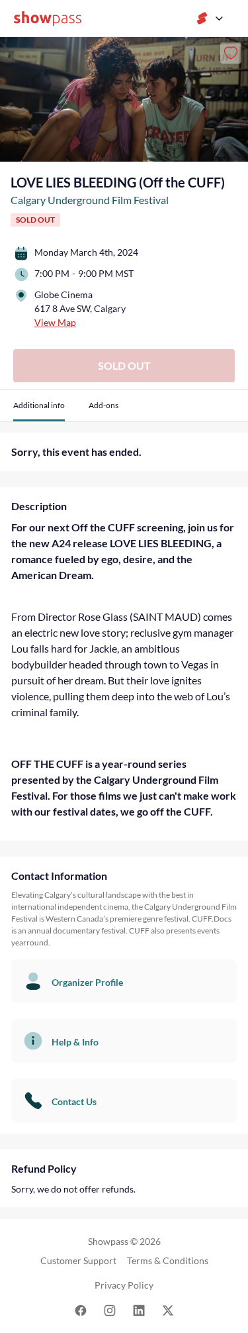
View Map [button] (55, 322)
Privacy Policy (124, 1285)
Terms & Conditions (167, 1260)
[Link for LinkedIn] (138, 1310)
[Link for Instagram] (109, 1310)
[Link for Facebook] (80, 1310)
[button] (39, 410)
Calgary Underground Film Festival (90, 199)
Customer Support (78, 1260)
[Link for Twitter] (168, 1310)
